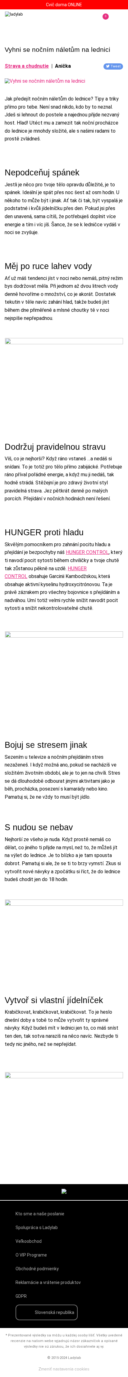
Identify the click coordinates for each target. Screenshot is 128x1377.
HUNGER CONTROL (87, 552)
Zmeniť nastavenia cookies (64, 1369)
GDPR (21, 1296)
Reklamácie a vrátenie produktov (48, 1282)
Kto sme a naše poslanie (40, 1213)
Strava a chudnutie (27, 66)
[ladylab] (31, 20)
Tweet (116, 66)
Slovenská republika (54, 1312)
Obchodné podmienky (37, 1268)
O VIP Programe (31, 1254)
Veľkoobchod (29, 1241)
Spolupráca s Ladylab (37, 1227)
